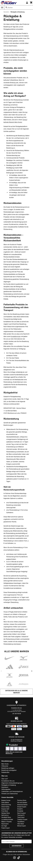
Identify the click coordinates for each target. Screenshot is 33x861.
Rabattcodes (5, 772)
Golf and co (5, 815)
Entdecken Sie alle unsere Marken (16, 692)
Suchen (10, 7)
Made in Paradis (6, 822)
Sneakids (20, 811)
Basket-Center (5, 800)
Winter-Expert (21, 826)
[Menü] (2, 7)
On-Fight (4, 826)
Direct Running (6, 805)
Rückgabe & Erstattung (8, 785)
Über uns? (4, 779)
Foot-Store (4, 811)
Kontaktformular (15, 336)
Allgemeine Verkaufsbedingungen (12, 783)
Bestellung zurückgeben (16, 741)
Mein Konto (5, 764)
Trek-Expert (20, 817)
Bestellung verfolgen (7, 768)
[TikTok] (18, 858)
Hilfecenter (4, 766)
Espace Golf (5, 809)
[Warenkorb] (31, 2)
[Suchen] (6, 7)
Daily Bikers (5, 802)
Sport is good (21, 813)
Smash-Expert (21, 807)
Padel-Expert (5, 828)
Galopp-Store (5, 813)
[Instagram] (14, 858)
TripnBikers (20, 822)
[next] (32, 671)
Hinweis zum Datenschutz (9, 793)
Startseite (6, 12)
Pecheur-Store (21, 800)
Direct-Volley (5, 807)
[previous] (1, 671)
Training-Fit (20, 815)
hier (26, 112)
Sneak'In (20, 809)
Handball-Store (6, 817)
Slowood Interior (22, 805)
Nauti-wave (5, 824)
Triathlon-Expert (22, 819)
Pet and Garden (22, 802)
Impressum (4, 787)
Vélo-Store (20, 824)
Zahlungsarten (5, 789)
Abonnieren (16, 846)
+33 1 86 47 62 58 (16, 713)
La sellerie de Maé (7, 819)
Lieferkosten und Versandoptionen (12, 791)
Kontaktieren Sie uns (16, 708)
